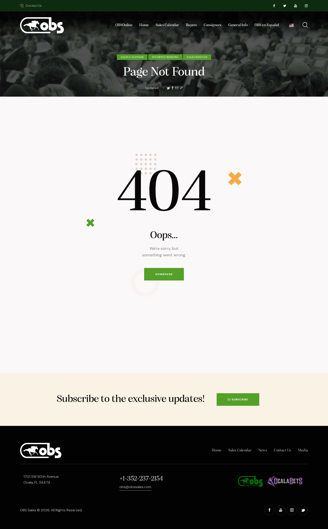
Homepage (164, 274)
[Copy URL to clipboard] (181, 88)
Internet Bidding (165, 57)
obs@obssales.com (135, 486)
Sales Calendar (132, 57)
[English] (291, 26)
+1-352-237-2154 (141, 478)
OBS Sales (28, 510)
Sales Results (197, 57)
